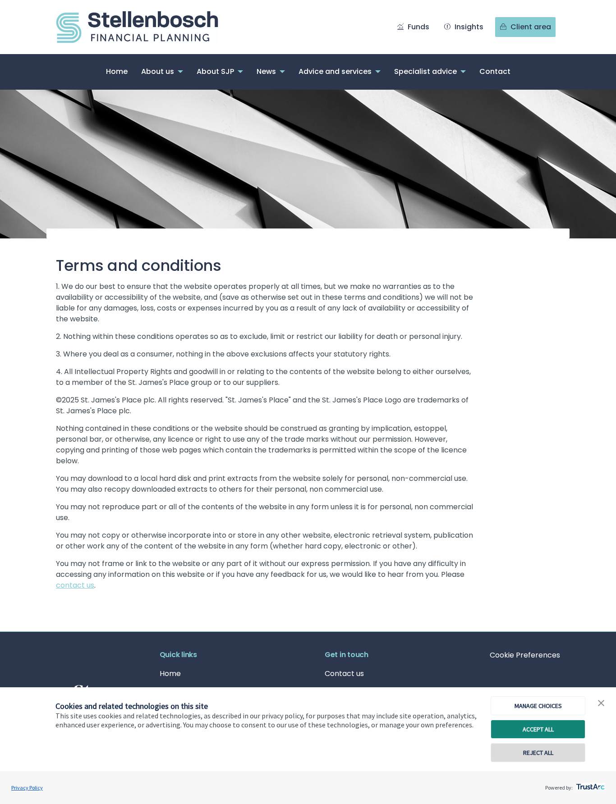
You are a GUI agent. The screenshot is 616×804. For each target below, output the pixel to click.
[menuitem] (116, 72)
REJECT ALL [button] (538, 753)
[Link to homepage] (146, 27)
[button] (601, 703)
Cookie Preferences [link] (525, 655)
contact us (75, 585)
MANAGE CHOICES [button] (538, 706)
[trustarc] (590, 784)
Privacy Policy (27, 787)
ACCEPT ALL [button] (538, 729)
